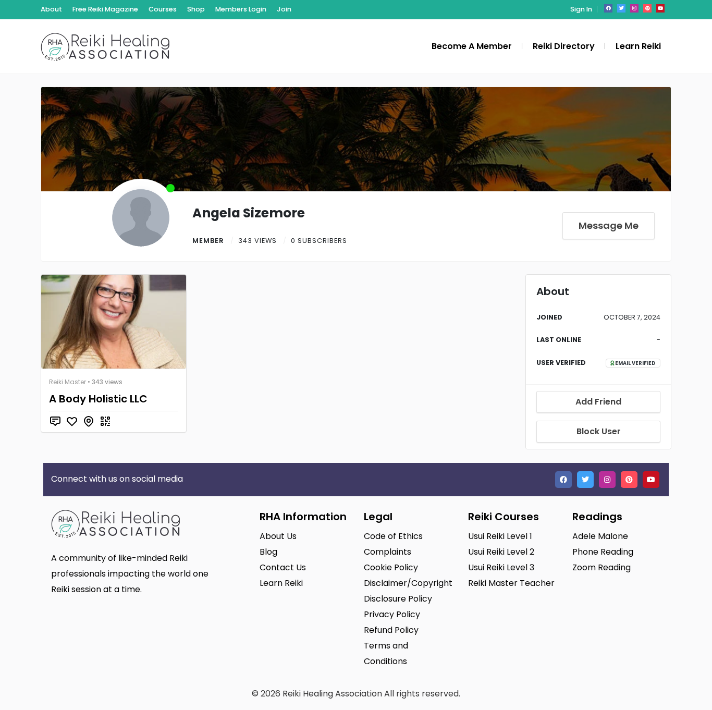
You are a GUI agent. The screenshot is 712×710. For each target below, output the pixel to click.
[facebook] (608, 8)
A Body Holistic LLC (98, 398)
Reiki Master (67, 381)
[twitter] (621, 8)
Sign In (581, 9)
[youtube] (660, 8)
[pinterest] (647, 8)
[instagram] (634, 8)
